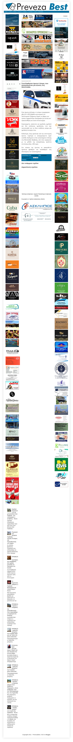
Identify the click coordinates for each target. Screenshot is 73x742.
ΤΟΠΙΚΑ (10, 11)
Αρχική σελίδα (36, 195)
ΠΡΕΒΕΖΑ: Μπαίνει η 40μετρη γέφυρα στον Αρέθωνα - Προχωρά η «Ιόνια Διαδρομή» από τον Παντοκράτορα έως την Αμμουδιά (12, 686)
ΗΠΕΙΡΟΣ (15, 11)
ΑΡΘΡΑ (35, 11)
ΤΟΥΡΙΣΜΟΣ (30, 11)
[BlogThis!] (34, 157)
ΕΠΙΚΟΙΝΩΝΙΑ (40, 11)
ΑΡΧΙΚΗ (6, 11)
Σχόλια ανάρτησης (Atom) (37, 199)
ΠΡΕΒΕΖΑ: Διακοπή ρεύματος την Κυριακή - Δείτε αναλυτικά (12, 668)
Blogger (48, 734)
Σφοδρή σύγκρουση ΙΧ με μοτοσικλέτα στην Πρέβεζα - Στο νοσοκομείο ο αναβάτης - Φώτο (12, 513)
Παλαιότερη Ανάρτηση (44, 194)
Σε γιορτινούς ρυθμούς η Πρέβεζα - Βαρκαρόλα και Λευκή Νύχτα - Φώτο (12, 586)
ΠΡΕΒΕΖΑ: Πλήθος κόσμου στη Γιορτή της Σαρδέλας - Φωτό (12, 709)
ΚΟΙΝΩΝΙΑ (25, 11)
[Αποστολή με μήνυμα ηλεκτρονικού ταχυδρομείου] (33, 157)
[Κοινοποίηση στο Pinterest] (37, 157)
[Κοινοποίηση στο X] (35, 157)
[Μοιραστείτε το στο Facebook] (36, 157)
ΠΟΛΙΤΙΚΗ (20, 11)
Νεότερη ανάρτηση (27, 194)
